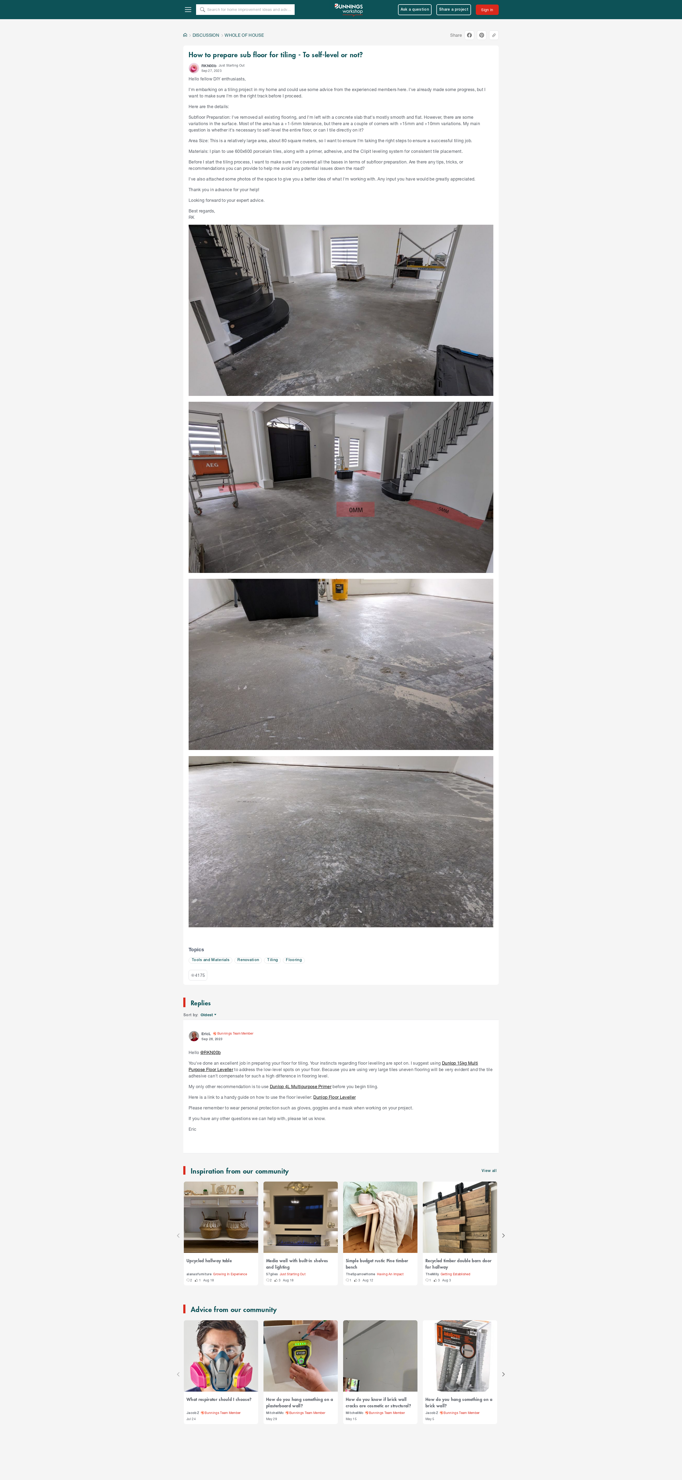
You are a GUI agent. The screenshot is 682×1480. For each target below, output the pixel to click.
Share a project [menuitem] (453, 9)
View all (489, 1171)
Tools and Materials (210, 960)
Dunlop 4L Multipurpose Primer (300, 1086)
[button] (194, 68)
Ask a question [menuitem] (415, 9)
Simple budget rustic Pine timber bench (377, 1263)
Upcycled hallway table (209, 1260)
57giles (272, 1274)
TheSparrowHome (360, 1274)
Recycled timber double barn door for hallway (458, 1263)
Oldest (207, 1015)
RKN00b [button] (209, 65)
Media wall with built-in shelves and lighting (297, 1263)
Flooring (294, 960)
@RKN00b (210, 1052)
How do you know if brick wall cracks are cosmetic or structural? (378, 1402)
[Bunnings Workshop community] (349, 9)
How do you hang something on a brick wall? (459, 1402)
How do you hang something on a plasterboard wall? (299, 1402)
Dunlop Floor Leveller (334, 1097)
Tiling (272, 960)
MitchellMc (275, 1413)
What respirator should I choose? (218, 1399)
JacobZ (192, 1413)
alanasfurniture (199, 1274)
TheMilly (432, 1274)
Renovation (248, 960)
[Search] (202, 9)
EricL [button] (206, 1033)
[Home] (185, 35)
